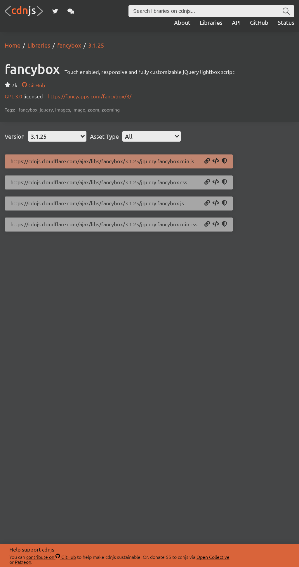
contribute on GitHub (51, 557)
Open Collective (213, 557)
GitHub (259, 22)
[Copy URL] (207, 161)
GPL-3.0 (14, 96)
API (236, 22)
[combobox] (57, 136)
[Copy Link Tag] (215, 182)
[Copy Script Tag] (215, 161)
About (182, 22)
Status (286, 22)
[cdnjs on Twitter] (55, 11)
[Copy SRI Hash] (224, 161)
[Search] (286, 11)
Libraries (211, 22)
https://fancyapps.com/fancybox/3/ (89, 96)
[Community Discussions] (70, 11)
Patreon (23, 562)
